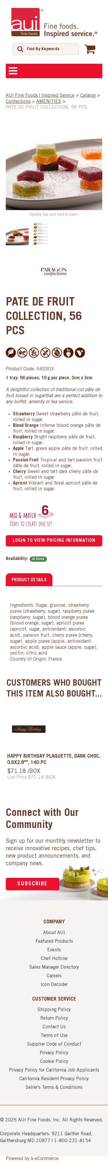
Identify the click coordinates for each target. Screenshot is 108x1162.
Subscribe (32, 884)
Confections (18, 101)
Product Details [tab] (29, 580)
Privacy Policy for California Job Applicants (54, 1070)
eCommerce (46, 1159)
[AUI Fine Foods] (54, 22)
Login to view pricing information (54, 540)
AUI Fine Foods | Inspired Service (40, 95)
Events (54, 950)
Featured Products (54, 941)
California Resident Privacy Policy (54, 1079)
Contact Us (54, 1027)
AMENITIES (48, 101)
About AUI (54, 933)
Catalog (88, 95)
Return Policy (54, 1018)
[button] (90, 49)
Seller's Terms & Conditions (54, 1087)
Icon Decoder (54, 984)
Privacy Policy (54, 1053)
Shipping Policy (54, 1010)
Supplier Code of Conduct (54, 1044)
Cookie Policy (54, 1061)
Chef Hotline (54, 959)
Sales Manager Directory (54, 967)
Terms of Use (54, 1035)
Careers (54, 976)
